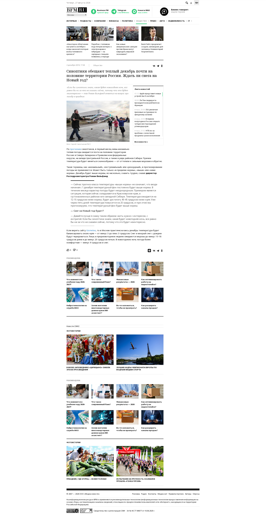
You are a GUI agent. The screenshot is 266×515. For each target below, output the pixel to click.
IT (189, 21)
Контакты (152, 494)
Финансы (114, 21)
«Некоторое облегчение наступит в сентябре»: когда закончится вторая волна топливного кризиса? (77, 49)
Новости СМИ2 (72, 326)
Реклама (136, 494)
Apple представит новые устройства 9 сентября (148, 94)
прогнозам (75, 149)
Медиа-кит (162, 494)
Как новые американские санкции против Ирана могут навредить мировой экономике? (126, 49)
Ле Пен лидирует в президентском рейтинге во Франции (147, 103)
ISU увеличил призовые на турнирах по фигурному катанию (146, 112)
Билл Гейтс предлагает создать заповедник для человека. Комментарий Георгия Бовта (152, 48)
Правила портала (176, 494)
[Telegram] (158, 66)
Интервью (71, 21)
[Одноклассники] (161, 66)
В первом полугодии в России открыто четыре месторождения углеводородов (147, 123)
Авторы (188, 494)
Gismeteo (91, 230)
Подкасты (85, 21)
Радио (144, 494)
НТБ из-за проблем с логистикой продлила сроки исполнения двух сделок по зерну (147, 134)
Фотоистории (73, 331)
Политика (127, 21)
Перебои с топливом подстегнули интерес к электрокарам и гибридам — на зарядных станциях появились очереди (101, 50)
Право (153, 21)
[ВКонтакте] (154, 66)
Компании (100, 21)
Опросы (196, 494)
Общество (141, 21)
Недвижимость (176, 21)
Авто (162, 21)
